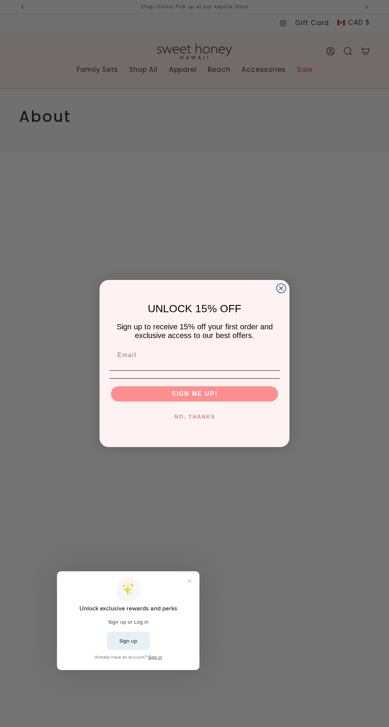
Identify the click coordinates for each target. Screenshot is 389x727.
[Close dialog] (281, 288)
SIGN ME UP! (195, 393)
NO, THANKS (194, 417)
